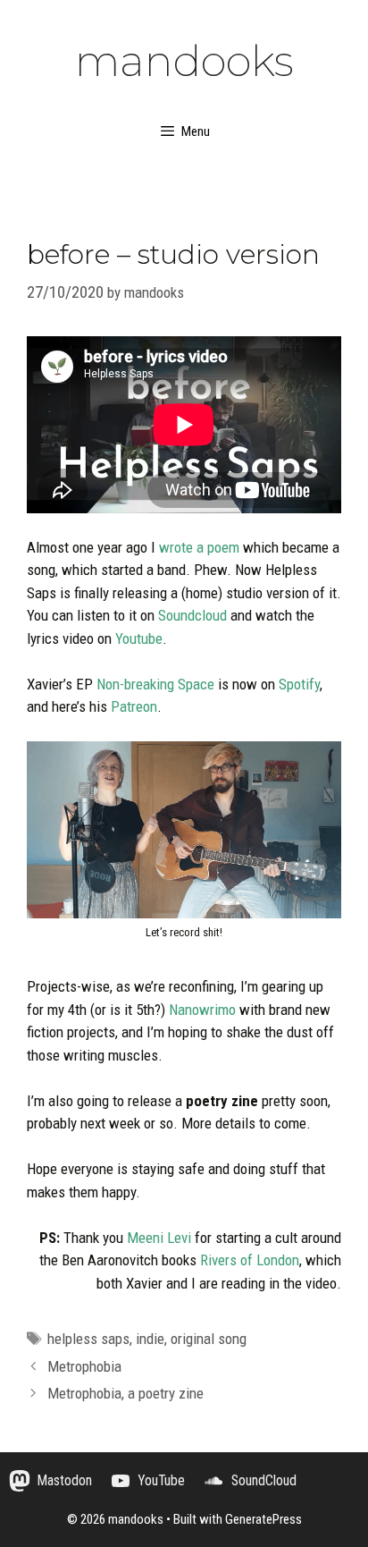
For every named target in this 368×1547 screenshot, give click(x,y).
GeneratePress (263, 1519)
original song (209, 1339)
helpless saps (88, 1339)
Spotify (299, 684)
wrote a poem (199, 547)
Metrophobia (84, 1366)
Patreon (134, 706)
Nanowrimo (202, 1010)
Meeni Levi (159, 1238)
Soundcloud (192, 615)
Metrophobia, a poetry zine (125, 1393)
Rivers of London (249, 1260)
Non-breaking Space (155, 684)
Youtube (139, 638)
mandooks (184, 61)
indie (150, 1339)
